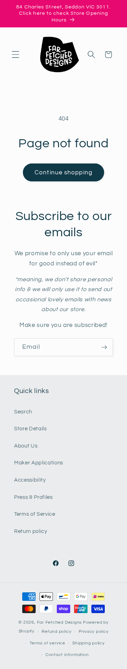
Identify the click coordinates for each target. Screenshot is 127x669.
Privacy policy (94, 631)
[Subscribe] (104, 347)
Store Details (30, 428)
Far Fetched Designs (59, 622)
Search (23, 411)
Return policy (30, 531)
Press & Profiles (33, 497)
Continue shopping (63, 172)
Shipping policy (88, 643)
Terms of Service (34, 514)
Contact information (67, 654)
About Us (25, 446)
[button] (15, 54)
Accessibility (30, 480)
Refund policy (56, 631)
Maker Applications (38, 462)
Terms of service (47, 643)
